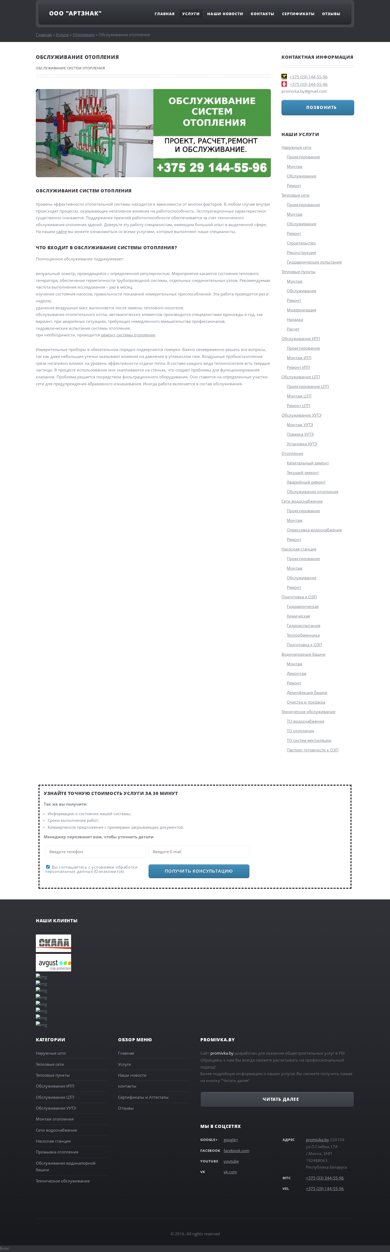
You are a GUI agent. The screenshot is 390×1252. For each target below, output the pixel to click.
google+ (231, 1139)
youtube (231, 1161)
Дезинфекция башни (307, 692)
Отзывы (331, 13)
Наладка (295, 319)
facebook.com (236, 1150)
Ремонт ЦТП (298, 405)
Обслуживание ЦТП (300, 376)
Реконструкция (301, 252)
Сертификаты (298, 13)
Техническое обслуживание (308, 711)
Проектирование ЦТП (308, 386)
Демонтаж (296, 673)
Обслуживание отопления (312, 491)
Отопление (83, 34)
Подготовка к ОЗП (299, 596)
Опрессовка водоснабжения (314, 529)
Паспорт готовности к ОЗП (313, 749)
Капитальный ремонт (308, 463)
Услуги (191, 13)
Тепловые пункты (298, 271)
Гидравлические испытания (314, 262)
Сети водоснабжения (302, 501)
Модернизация (301, 309)
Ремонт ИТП (298, 367)
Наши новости (225, 13)
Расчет (293, 329)
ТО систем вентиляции (309, 740)
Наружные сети (296, 147)
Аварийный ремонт (306, 482)
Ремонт (294, 185)
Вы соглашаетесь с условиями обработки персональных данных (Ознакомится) (91, 868)
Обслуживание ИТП (300, 338)
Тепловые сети (295, 195)
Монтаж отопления (54, 1119)
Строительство (301, 243)
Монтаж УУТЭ (300, 424)
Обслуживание (301, 176)
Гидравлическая (303, 606)
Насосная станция (298, 549)
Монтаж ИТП (299, 357)
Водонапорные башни (303, 654)
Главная (165, 13)
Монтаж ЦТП (299, 396)
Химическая (298, 616)
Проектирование (303, 156)
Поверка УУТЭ (300, 434)
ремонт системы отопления (128, 334)
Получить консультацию (199, 871)
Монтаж (294, 166)
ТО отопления (300, 730)
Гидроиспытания (303, 625)
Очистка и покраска (306, 702)
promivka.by (317, 1139)
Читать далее (281, 1099)
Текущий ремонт (303, 472)
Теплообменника (303, 635)
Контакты (262, 13)
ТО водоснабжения (305, 721)
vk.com (230, 1171)
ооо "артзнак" (75, 13)
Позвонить (321, 107)
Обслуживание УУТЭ (301, 415)
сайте (61, 231)
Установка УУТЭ (302, 443)
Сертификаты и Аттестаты (143, 1097)
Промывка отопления (57, 1151)
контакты (127, 1086)
